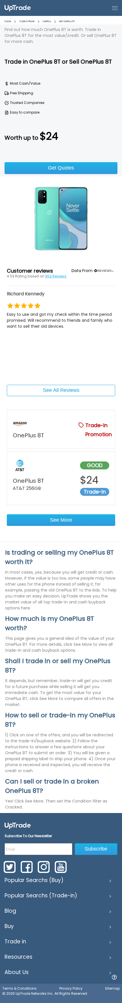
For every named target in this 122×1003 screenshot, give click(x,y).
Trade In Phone (27, 21)
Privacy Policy (71, 988)
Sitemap (112, 988)
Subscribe (96, 849)
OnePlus (47, 21)
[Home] (18, 825)
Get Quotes (61, 168)
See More (61, 520)
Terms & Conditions (19, 988)
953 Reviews (55, 276)
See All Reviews (61, 390)
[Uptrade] (18, 8)
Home (8, 21)
